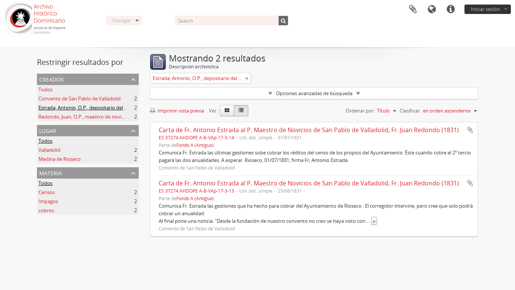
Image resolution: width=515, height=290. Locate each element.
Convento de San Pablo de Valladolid (79, 98)
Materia (50, 172)
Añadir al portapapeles (470, 130)
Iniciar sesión (485, 9)
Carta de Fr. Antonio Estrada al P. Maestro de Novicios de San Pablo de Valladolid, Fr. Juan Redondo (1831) (309, 130)
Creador (51, 79)
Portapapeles (412, 9)
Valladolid (49, 150)
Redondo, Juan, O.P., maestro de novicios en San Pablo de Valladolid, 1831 (120, 116)
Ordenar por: (360, 110)
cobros (46, 210)
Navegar (121, 20)
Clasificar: (410, 110)
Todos (45, 89)
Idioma (431, 9)
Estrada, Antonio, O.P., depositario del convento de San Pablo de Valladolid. (122, 107)
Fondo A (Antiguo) (195, 145)
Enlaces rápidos (450, 9)
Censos (46, 192)
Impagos (48, 201)
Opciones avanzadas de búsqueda (314, 93)
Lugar (47, 130)
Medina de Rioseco (59, 159)
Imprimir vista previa (180, 110)
